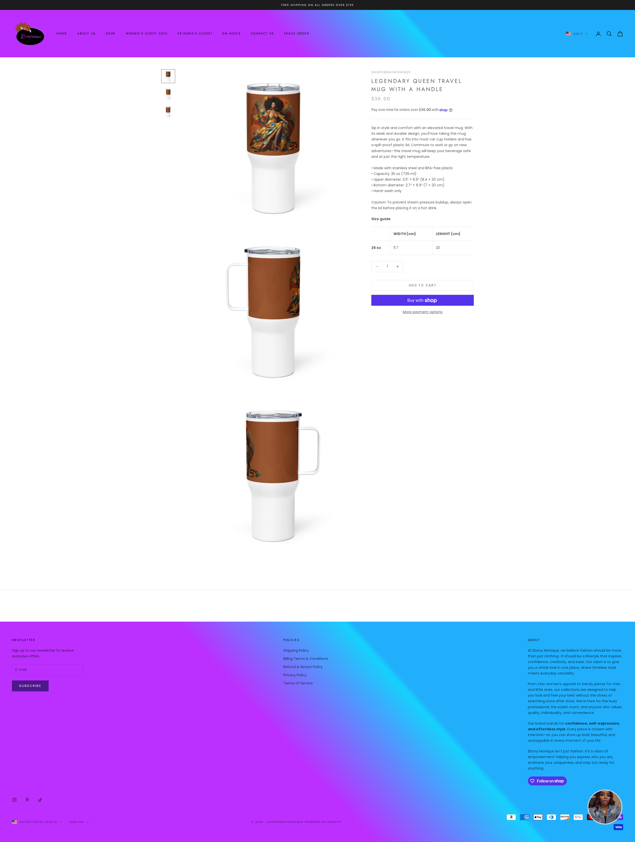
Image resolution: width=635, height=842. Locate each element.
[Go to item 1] (168, 76)
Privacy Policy (295, 675)
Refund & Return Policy (303, 666)
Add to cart (422, 285)
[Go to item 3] (168, 112)
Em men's (231, 34)
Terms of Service (298, 683)
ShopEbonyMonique (391, 72)
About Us (86, 34)
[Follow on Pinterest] (27, 799)
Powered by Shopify (323, 822)
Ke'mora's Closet (195, 34)
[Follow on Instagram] (14, 799)
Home (62, 34)
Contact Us (262, 34)
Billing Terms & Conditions (305, 658)
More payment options (423, 312)
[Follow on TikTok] (40, 799)
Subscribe (30, 685)
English (76, 822)
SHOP (111, 34)
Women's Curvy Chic (147, 34)
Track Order (296, 34)
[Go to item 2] (168, 94)
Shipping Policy (296, 650)
